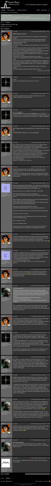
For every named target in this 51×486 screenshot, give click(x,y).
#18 (49, 423)
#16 (49, 374)
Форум (3, 10)
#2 (49, 77)
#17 (49, 399)
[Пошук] (49, 10)
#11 (49, 269)
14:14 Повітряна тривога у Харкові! (37, 4)
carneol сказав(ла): (18, 288)
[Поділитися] (47, 31)
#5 (49, 125)
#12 (49, 285)
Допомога (46, 481)
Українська (9, 481)
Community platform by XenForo (25, 483)
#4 (49, 109)
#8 (49, 182)
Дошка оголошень (22, 10)
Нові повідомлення (5, 12)
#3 (49, 93)
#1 (49, 31)
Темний (3, 481)
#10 (49, 250)
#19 (49, 439)
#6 (49, 142)
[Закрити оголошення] (49, 15)
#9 (49, 234)
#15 (49, 356)
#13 (49, 316)
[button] (16, 10)
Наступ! (6, 28)
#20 (49, 457)
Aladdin (3, 26)
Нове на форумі (11, 10)
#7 (49, 166)
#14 (49, 332)
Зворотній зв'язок (39, 481)
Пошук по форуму (14, 12)
